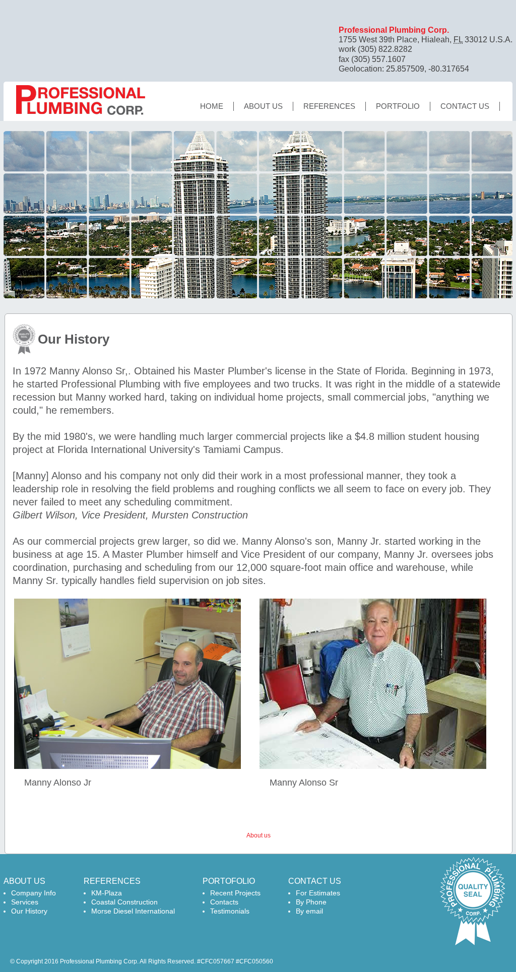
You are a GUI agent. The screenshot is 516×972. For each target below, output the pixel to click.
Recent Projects (235, 893)
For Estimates (318, 893)
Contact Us (464, 106)
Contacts (224, 902)
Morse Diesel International (133, 911)
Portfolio (398, 106)
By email (309, 911)
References (329, 106)
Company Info (33, 893)
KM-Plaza (106, 893)
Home (211, 106)
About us (263, 106)
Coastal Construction (124, 902)
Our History (29, 911)
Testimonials (229, 911)
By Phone (311, 902)
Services (24, 902)
